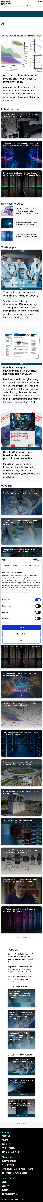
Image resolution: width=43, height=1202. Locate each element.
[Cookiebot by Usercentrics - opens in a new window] (32, 559)
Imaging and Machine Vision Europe (17, 1169)
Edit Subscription (10, 1194)
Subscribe (6, 1190)
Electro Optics (9, 1161)
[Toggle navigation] (39, 14)
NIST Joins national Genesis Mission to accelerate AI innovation (19, 979)
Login (4, 1182)
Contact (6, 1144)
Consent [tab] (6, 565)
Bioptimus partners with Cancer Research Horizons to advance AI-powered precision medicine (21, 969)
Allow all (21, 627)
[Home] (10, 3)
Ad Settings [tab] (26, 565)
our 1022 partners (14, 575)
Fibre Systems (8, 1165)
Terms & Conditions (11, 1152)
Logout (5, 1186)
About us (6, 1136)
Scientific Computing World (14, 1173)
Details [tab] (15, 565)
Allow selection (21, 634)
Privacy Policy (8, 1148)
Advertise (6, 1140)
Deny (21, 640)
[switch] (38, 606)
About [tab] (37, 565)
